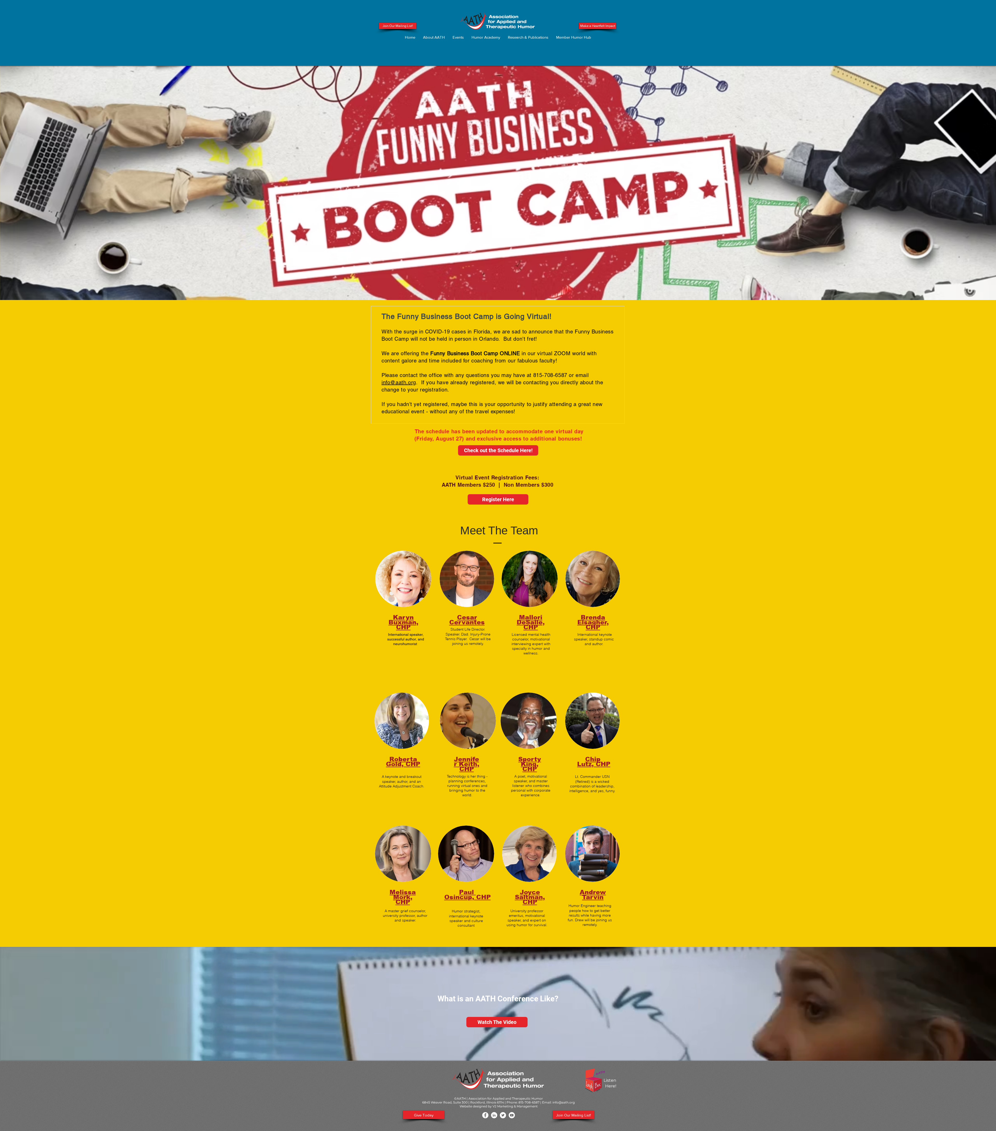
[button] (434, 37)
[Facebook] (485, 1115)
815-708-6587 (529, 1102)
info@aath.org (399, 382)
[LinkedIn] (494, 1115)
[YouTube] (512, 1115)
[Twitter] (503, 1115)
